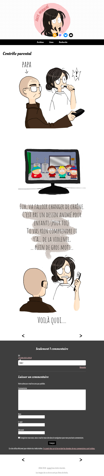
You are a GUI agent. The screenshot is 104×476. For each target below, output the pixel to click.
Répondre (83, 367)
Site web (21, 430)
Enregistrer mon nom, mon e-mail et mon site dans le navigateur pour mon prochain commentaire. (52, 438)
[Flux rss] (55, 35)
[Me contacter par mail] (71, 35)
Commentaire (22, 388)
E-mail (20, 422)
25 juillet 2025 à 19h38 (25, 358)
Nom (19, 414)
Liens (51, 42)
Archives (40, 42)
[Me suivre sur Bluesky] (66, 35)
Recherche (63, 42)
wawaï (49, 468)
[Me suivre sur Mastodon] (60, 35)
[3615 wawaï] (52, 20)
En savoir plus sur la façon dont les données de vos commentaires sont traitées (69, 448)
